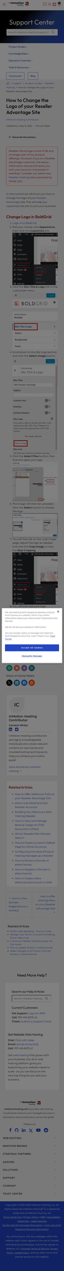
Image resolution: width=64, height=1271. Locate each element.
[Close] (58, 611)
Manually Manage (32, 656)
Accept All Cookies (32, 648)
